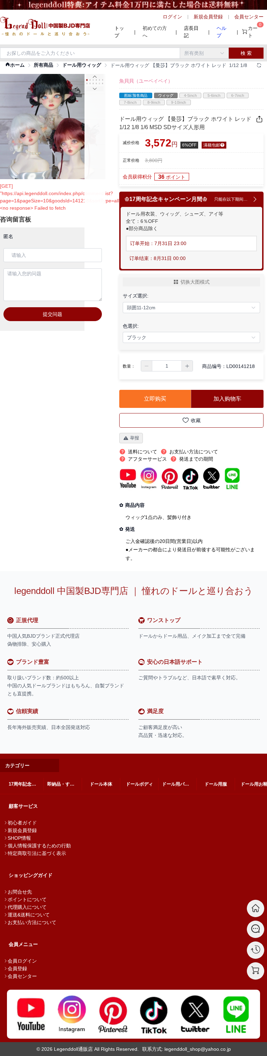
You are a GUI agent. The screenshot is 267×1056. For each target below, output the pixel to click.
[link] (15, 65)
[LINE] (236, 1014)
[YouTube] (31, 1014)
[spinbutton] (166, 366)
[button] (146, 366)
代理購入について (27, 907)
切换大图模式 (195, 282)
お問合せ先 (20, 892)
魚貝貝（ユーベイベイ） (146, 81)
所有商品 (43, 65)
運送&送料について (29, 914)
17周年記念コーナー (26, 784)
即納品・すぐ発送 (64, 784)
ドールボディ (139, 784)
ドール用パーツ (178, 784)
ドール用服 (215, 784)
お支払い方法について (32, 922)
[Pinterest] (113, 1014)
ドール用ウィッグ (81, 65)
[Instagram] (72, 1014)
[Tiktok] (154, 1014)
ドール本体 (101, 784)
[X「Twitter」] (195, 1014)
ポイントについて (27, 899)
